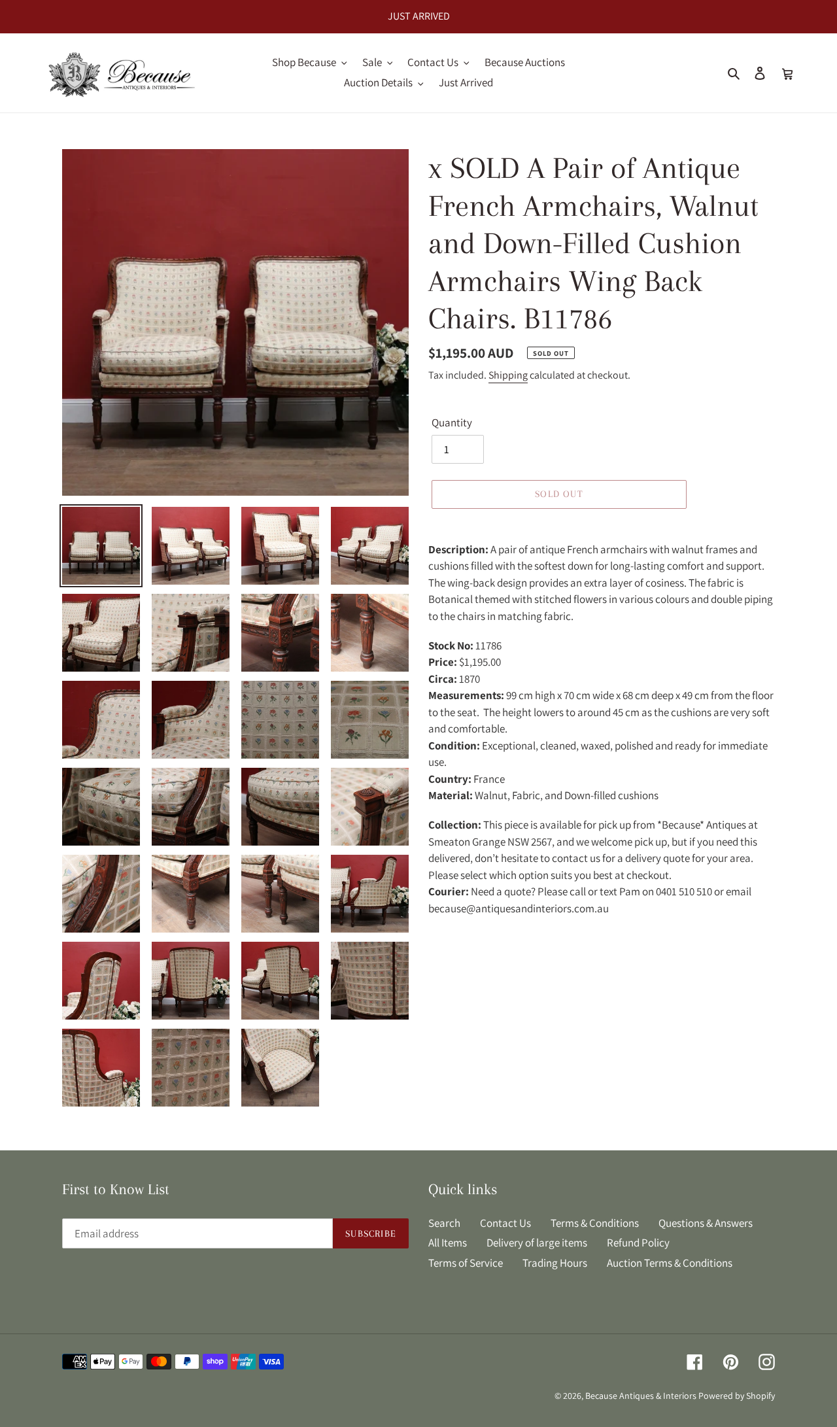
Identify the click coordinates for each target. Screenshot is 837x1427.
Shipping (508, 375)
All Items (447, 1242)
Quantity (452, 422)
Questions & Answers (705, 1223)
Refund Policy (638, 1242)
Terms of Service (465, 1263)
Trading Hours (554, 1263)
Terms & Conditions (595, 1223)
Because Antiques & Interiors (640, 1395)
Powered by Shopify (736, 1395)
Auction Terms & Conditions (669, 1263)
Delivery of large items (537, 1242)
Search (444, 1223)
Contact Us (505, 1223)
